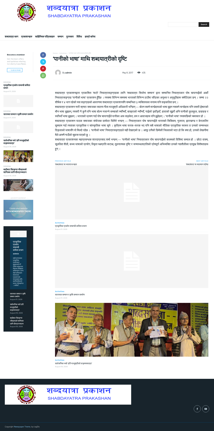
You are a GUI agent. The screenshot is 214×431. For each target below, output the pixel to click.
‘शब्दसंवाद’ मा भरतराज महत (66, 164)
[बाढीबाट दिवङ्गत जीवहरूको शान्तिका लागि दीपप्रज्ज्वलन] (18, 185)
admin (16, 253)
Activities (7, 82)
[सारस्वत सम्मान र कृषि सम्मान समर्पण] (18, 127)
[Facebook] (43, 55)
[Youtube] (205, 408)
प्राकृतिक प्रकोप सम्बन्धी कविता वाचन (18, 245)
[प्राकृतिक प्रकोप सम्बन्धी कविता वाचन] (18, 101)
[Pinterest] (43, 69)
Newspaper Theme (22, 426)
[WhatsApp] (43, 75)
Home (55, 53)
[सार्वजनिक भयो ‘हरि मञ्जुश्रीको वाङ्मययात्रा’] (18, 156)
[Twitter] (43, 62)
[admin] (58, 73)
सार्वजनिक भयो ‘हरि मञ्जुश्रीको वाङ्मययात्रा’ (17, 307)
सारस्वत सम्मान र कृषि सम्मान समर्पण (18, 114)
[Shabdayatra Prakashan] (107, 12)
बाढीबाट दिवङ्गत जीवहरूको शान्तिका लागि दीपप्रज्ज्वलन (15, 170)
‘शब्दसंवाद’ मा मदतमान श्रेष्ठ (197, 164)
